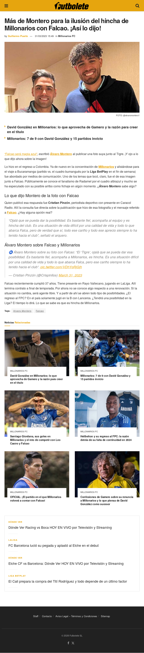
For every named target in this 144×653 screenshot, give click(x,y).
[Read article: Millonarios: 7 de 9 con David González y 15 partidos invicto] (107, 353)
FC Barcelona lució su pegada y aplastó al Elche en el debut (53, 545)
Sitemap (105, 616)
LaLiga (12, 540)
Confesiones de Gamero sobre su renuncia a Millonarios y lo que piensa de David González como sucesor (106, 500)
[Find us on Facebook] (68, 643)
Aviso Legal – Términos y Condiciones (76, 616)
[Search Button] (137, 6)
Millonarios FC (66, 36)
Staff (35, 616)
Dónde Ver (15, 521)
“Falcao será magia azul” (20, 154)
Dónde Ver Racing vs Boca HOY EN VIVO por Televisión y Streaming (60, 527)
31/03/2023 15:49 (44, 36)
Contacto (47, 616)
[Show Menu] (6, 5)
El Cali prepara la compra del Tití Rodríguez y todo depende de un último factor (67, 581)
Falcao (40, 310)
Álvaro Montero (61, 154)
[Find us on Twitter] (72, 643)
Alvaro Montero (22, 310)
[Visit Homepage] (72, 5)
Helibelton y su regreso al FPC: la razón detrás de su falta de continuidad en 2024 (106, 438)
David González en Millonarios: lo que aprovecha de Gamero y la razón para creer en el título (72, 129)
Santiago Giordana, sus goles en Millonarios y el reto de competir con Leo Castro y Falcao (35, 439)
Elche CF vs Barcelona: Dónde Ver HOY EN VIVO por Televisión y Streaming (66, 563)
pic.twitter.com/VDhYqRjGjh (61, 266)
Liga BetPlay (17, 575)
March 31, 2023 (70, 275)
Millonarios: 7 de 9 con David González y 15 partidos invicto (55, 138)
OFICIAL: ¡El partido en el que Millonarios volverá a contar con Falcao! (35, 498)
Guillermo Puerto (18, 36)
